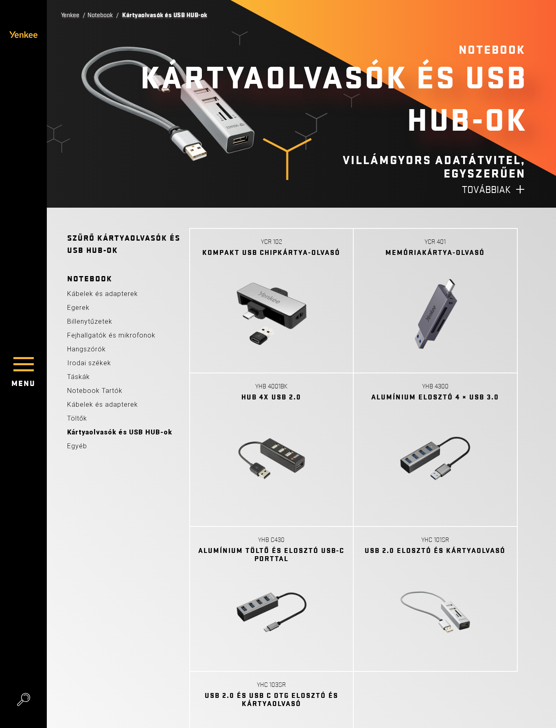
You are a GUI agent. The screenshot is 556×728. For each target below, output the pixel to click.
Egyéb (77, 446)
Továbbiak (486, 190)
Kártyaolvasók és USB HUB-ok (119, 432)
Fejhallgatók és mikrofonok (111, 335)
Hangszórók (86, 349)
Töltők (77, 418)
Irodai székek (89, 363)
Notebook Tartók (95, 391)
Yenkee (70, 15)
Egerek (78, 307)
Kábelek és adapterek (102, 294)
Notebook (100, 15)
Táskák (78, 377)
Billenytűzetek (89, 321)
